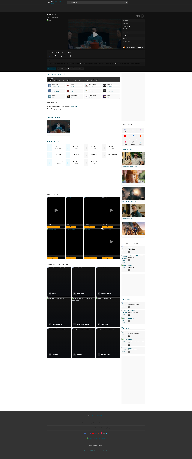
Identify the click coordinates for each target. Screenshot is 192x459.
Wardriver (87, 256)
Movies (79, 423)
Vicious (104, 256)
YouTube (93, 433)
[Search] (126, 2)
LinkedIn (96, 433)
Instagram (140, 131)
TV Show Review (131, 249)
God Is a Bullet (51, 256)
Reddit (54, 56)
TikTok (125, 144)
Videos (108, 423)
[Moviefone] (57, 2)
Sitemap (92, 428)
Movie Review (131, 257)
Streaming (90, 423)
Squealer (68, 224)
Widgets (140, 144)
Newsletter (133, 144)
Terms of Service (99, 428)
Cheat (49, 224)
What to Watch (102, 423)
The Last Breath (70, 256)
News (112, 423)
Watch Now (74, 106)
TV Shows (84, 423)
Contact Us (87, 428)
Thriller (69, 52)
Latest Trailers (127, 149)
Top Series (125, 328)
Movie (49, 17)
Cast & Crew (51, 141)
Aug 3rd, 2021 (63, 52)
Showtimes (95, 423)
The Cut (105, 224)
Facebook (49, 56)
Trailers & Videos (53, 117)
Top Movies (126, 299)
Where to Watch (54, 74)
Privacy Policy (107, 428)
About (82, 428)
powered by (50, 78)
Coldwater (87, 224)
